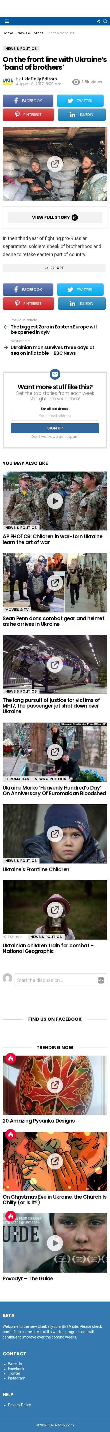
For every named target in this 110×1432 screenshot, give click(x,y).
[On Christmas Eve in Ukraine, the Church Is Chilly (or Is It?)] (55, 1161)
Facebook (16, 1369)
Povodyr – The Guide (28, 1278)
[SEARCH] (105, 21)
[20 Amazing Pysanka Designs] (55, 1085)
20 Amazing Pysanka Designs (39, 1120)
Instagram (16, 1378)
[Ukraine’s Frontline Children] (55, 833)
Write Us (15, 1364)
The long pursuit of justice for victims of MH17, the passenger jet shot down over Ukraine (51, 706)
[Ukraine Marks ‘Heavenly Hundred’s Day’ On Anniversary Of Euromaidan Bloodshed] (55, 752)
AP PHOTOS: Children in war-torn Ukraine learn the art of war (52, 539)
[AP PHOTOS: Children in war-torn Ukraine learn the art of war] (55, 501)
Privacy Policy (19, 1405)
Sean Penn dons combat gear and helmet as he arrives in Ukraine (53, 621)
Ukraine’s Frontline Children (36, 869)
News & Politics (21, 527)
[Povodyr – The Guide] (55, 1243)
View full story (51, 217)
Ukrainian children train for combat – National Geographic (48, 948)
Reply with (101, 980)
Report (57, 268)
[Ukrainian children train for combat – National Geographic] (55, 909)
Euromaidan (17, 779)
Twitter (14, 1373)
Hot (10, 1058)
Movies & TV (17, 609)
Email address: (55, 409)
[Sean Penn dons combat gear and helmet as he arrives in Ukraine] (55, 582)
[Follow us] (98, 21)
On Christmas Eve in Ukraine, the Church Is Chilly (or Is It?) (55, 1199)
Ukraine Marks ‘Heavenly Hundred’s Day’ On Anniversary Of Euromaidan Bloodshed (54, 790)
